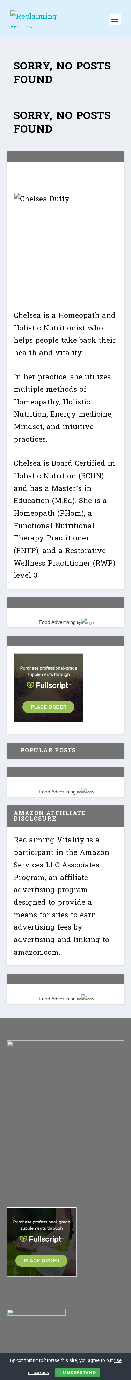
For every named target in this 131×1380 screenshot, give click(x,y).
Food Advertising (57, 622)
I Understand (77, 1373)
